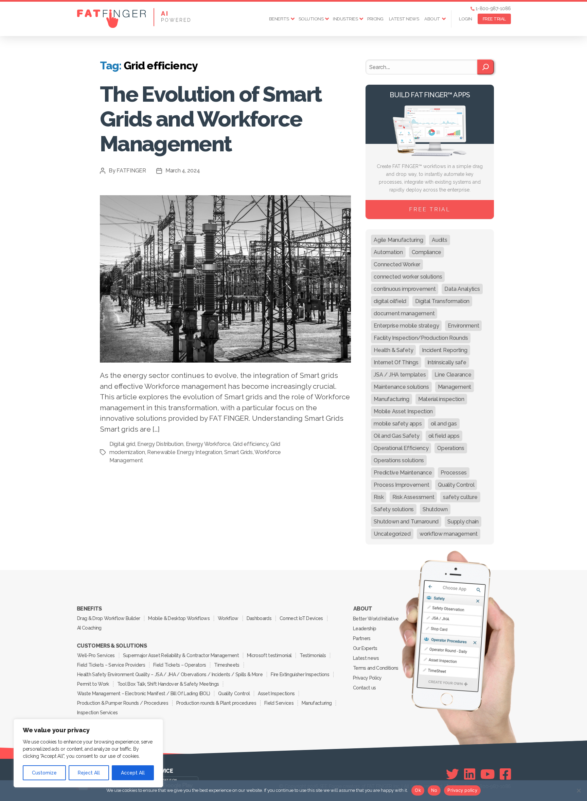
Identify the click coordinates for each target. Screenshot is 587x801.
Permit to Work (93, 684)
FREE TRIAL (494, 18)
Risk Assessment (413, 497)
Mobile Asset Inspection (403, 411)
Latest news (404, 18)
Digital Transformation (442, 301)
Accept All (133, 772)
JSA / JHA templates (400, 374)
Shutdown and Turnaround (406, 521)
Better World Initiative (376, 618)
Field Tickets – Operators (179, 665)
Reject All (89, 772)
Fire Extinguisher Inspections (300, 674)
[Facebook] (505, 774)
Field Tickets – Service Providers (111, 665)
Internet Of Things (396, 362)
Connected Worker (397, 264)
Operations (450, 448)
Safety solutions (394, 509)
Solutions (311, 18)
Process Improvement (401, 485)
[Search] (485, 67)
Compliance (426, 252)
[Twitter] (452, 774)
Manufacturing (391, 399)
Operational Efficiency (401, 448)
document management (404, 313)
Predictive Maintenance (403, 472)
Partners (362, 638)
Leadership (364, 628)
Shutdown (435, 509)
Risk (379, 497)
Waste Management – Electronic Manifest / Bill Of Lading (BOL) (143, 693)
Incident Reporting (444, 350)
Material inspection (441, 399)
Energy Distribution (160, 444)
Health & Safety (393, 350)
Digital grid (122, 444)
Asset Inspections (276, 693)
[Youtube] (487, 774)
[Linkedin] (469, 774)
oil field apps (444, 436)
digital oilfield (390, 301)
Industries (345, 18)
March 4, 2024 (182, 170)
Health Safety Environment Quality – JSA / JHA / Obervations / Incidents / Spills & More (170, 674)
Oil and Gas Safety (396, 436)
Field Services (279, 703)
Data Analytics (462, 289)
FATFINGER (131, 170)
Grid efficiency (250, 444)
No (434, 790)
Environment (463, 325)
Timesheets (226, 665)
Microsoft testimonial (269, 655)
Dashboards (259, 618)
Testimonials (313, 655)
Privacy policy (462, 790)
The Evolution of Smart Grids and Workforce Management (210, 118)
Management (454, 387)
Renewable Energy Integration (184, 452)
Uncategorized (392, 534)
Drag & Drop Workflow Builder (108, 618)
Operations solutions (399, 460)
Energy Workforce (208, 444)
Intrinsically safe (446, 362)
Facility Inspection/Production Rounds (421, 338)
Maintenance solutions (401, 387)
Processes (454, 472)
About (432, 18)
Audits (439, 240)
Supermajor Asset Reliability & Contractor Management (181, 655)
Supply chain (463, 521)
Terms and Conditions (375, 668)
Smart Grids (238, 452)
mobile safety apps (398, 423)
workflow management (449, 534)
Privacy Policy (367, 678)
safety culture (460, 497)
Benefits (279, 18)
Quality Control (456, 485)
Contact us (364, 687)
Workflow (228, 618)
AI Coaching (89, 628)
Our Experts (365, 648)
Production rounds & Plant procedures (216, 703)
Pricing (375, 18)
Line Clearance (452, 374)
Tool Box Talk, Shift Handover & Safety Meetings (168, 684)
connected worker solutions (408, 276)
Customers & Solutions (112, 646)
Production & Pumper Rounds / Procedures (122, 703)
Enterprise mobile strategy (406, 325)
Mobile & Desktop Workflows (179, 618)
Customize (44, 772)
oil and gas (444, 423)
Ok (418, 790)
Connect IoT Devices (301, 618)
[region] (88, 753)
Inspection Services (97, 712)
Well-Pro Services (96, 655)
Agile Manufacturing (398, 240)
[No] (578, 790)
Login (465, 18)
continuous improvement (404, 289)
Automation (388, 252)
